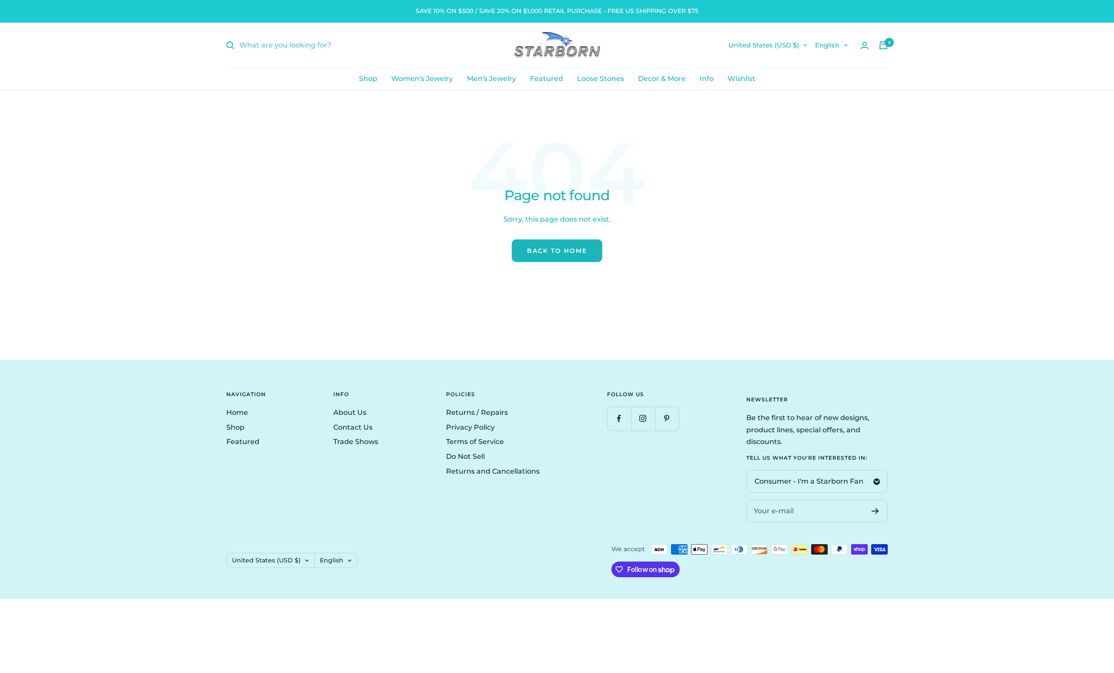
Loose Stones (600, 78)
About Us (349, 412)
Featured (546, 78)
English (827, 45)
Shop (368, 78)
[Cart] (883, 45)
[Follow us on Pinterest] (667, 419)
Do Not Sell (465, 456)
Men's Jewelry (491, 78)
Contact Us (352, 427)
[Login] (865, 45)
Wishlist (741, 78)
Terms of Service (475, 441)
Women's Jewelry (422, 78)
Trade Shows (355, 441)
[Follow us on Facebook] (619, 419)
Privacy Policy (470, 427)
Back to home (557, 251)
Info (707, 78)
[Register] (875, 511)
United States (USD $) (763, 45)
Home (237, 412)
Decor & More (662, 78)
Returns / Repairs (477, 412)
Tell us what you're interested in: (806, 458)
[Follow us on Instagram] (643, 419)
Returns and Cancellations (493, 471)
